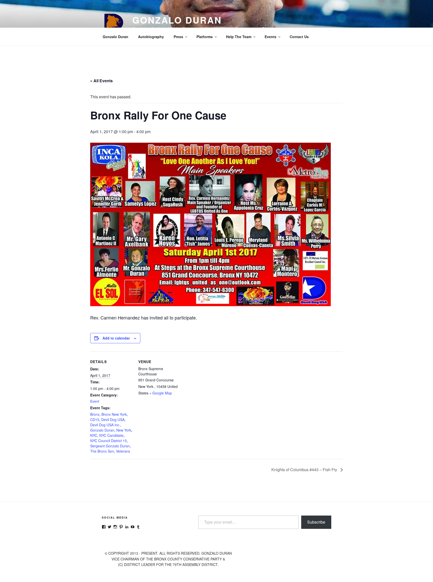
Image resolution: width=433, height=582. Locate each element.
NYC (93, 435)
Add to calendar (116, 338)
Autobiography (151, 36)
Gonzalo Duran (177, 19)
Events (270, 36)
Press (178, 36)
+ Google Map (160, 392)
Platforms (204, 36)
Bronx (94, 414)
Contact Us (299, 36)
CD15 (94, 419)
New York (123, 430)
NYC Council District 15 (108, 440)
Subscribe (316, 522)
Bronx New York (114, 414)
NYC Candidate (111, 435)
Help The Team (238, 36)
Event (94, 401)
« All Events (101, 81)
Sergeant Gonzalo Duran (110, 445)
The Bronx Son (102, 451)
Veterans (123, 451)
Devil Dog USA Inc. (105, 424)
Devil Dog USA (113, 419)
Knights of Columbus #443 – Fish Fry (304, 469)
